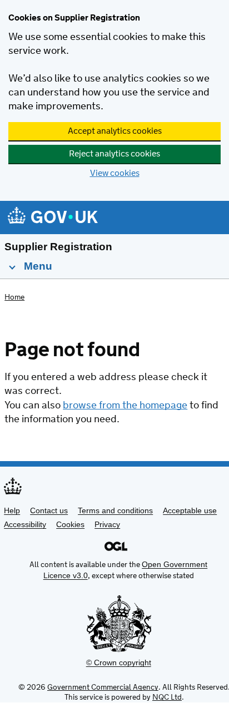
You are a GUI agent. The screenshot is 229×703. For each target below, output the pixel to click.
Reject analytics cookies (114, 154)
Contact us (49, 510)
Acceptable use (190, 510)
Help (12, 510)
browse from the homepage (125, 405)
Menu (36, 266)
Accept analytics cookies (115, 131)
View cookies (115, 173)
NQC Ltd (167, 697)
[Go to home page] (53, 218)
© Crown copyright (118, 662)
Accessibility (25, 524)
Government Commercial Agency (102, 687)
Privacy (107, 524)
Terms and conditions (115, 510)
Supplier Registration (58, 246)
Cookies (70, 524)
